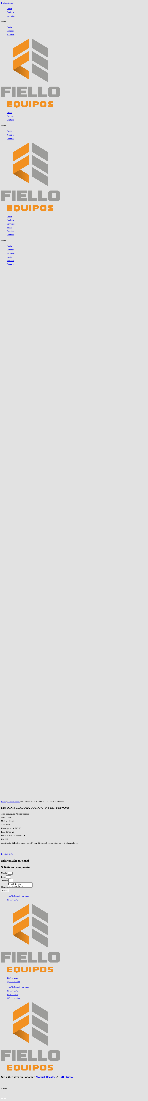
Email (3, 877)
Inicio (9, 9)
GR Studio (66, 1076)
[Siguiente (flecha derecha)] (5, 1098)
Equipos (10, 12)
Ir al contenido (7, 3)
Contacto (10, 120)
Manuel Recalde (46, 1076)
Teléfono (4, 880)
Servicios (10, 16)
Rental (9, 113)
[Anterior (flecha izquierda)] (2, 1098)
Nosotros (10, 116)
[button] (74, 21)
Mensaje (4, 887)
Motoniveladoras (13, 802)
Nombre (4, 873)
